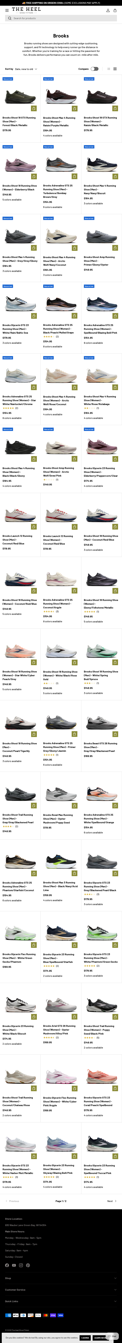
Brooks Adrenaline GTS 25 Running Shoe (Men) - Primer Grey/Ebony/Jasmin (59, 747)
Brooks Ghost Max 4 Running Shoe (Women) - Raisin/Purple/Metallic (59, 121)
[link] (23, 1201)
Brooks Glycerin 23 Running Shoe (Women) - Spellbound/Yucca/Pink (99, 1169)
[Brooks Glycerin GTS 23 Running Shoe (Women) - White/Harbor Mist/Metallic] (20, 1142)
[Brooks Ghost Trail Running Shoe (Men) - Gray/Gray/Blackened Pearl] (20, 792)
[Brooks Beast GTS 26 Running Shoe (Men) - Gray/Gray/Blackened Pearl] (101, 720)
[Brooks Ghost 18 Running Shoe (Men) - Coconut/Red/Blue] (101, 513)
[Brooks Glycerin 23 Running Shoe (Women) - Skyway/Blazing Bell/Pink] (61, 1142)
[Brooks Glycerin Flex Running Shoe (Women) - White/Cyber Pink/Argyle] (61, 1075)
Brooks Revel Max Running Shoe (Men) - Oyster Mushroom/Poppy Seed (58, 818)
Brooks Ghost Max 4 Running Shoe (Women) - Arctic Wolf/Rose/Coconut (59, 400)
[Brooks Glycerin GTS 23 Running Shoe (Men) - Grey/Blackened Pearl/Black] (101, 860)
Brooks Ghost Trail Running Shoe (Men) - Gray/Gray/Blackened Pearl (18, 818)
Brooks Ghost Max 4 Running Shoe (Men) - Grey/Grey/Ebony (20, 258)
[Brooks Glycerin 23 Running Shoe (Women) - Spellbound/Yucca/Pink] (101, 1142)
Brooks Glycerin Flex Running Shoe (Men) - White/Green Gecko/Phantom (19, 958)
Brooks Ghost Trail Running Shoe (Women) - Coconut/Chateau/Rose (18, 1101)
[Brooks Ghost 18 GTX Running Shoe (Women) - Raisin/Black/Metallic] (101, 95)
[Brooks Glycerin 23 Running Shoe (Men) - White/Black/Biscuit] (20, 1003)
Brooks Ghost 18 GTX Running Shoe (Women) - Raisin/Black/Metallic (100, 121)
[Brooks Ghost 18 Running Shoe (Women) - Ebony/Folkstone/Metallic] (101, 577)
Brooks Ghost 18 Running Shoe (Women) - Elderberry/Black (20, 187)
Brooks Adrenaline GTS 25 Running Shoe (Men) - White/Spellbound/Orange (99, 818)
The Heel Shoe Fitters (20, 1330)
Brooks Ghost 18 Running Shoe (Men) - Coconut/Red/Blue (101, 537)
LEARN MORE (100, 1338)
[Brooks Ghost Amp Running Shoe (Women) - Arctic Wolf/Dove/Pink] (61, 445)
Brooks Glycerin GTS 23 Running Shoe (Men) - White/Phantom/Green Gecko (101, 958)
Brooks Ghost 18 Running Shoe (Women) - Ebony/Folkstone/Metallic (101, 603)
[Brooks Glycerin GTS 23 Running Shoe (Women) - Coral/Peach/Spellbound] (101, 1074)
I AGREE (85, 1338)
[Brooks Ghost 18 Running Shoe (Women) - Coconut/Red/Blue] (20, 577)
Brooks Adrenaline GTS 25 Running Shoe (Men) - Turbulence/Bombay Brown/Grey (58, 191)
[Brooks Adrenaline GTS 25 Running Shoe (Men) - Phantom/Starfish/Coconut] (20, 860)
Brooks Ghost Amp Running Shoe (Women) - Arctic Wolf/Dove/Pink (58, 471)
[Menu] (6, 10)
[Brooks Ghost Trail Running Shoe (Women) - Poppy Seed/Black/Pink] (101, 1003)
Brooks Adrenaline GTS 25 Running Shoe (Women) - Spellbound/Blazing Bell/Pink (100, 328)
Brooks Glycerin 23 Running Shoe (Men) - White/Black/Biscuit (18, 1029)
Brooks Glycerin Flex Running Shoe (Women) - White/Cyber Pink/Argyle (60, 1101)
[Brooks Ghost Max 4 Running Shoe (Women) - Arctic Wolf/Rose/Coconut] (61, 374)
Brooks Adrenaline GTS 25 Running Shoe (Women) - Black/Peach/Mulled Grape (58, 328)
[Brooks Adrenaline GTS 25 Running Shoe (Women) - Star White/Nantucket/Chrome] (20, 373)
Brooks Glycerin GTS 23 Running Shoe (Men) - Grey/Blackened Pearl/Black (100, 886)
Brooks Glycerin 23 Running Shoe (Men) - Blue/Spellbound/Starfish (58, 958)
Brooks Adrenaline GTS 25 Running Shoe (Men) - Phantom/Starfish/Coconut (18, 886)
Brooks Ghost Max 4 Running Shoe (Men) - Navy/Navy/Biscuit (100, 189)
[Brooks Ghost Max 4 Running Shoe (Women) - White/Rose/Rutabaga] (101, 373)
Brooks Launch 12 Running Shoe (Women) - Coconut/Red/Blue (58, 539)
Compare (83, 68)
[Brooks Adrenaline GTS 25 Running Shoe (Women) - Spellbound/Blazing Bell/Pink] (101, 302)
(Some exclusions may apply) (82, 2)
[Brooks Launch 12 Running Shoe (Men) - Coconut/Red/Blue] (20, 513)
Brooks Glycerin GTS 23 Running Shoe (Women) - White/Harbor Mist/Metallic (18, 1169)
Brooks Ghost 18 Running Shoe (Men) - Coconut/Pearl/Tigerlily (20, 747)
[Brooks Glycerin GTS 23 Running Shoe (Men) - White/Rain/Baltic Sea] (20, 302)
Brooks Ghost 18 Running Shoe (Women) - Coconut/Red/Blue (20, 601)
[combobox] (61, 18)
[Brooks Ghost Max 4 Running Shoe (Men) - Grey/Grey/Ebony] (20, 234)
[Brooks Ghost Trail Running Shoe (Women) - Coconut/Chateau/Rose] (20, 1074)
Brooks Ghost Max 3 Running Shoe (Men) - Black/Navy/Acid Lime (60, 886)
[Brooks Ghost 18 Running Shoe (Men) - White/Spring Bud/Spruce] (101, 648)
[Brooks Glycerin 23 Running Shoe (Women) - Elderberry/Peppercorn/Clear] (101, 445)
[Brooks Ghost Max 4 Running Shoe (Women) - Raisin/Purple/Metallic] (61, 95)
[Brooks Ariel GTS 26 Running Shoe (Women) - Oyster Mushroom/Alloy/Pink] (61, 1003)
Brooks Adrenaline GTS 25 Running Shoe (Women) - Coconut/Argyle (58, 603)
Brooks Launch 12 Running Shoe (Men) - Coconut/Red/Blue (17, 539)
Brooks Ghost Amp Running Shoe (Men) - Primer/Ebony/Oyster (99, 260)
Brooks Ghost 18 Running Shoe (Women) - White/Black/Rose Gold (60, 675)
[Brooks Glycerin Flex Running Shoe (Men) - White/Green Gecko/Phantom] (20, 931)
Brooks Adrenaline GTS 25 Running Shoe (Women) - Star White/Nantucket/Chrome (19, 400)
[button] (115, 10)
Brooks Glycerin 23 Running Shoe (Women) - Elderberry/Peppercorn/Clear (101, 472)
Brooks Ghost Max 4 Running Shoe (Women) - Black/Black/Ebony (19, 472)
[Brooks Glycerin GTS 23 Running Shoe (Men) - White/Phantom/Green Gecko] (101, 931)
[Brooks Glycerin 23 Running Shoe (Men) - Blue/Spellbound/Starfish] (61, 931)
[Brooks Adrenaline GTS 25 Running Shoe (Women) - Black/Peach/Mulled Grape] (61, 302)
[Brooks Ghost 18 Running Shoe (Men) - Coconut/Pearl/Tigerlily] (20, 720)
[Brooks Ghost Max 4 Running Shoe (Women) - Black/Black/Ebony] (20, 445)
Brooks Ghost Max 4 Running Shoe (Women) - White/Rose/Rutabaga (100, 400)
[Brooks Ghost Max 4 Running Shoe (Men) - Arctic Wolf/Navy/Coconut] (61, 234)
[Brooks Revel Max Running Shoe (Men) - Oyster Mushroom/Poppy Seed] (61, 792)
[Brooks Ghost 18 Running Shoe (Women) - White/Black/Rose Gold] (61, 649)
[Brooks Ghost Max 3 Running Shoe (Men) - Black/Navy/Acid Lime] (61, 859)
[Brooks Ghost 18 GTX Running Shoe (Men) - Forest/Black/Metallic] (20, 95)
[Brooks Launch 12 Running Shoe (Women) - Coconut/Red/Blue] (61, 513)
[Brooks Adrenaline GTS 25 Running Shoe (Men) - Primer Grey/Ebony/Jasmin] (61, 720)
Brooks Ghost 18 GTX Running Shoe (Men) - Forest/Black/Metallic (19, 121)
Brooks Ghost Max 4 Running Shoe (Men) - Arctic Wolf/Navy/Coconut (59, 261)
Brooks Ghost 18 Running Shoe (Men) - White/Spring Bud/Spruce (101, 675)
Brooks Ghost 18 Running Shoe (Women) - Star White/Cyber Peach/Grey (20, 675)
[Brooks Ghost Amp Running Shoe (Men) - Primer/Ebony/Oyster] (101, 234)
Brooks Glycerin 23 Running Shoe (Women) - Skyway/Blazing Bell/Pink (58, 1169)
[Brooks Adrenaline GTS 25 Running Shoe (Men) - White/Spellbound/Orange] (101, 792)
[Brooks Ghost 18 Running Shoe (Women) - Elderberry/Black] (20, 163)
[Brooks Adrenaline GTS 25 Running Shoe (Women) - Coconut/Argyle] (61, 577)
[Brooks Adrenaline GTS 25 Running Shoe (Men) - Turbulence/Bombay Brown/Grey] (61, 162)
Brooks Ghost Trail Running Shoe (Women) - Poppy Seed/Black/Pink (99, 1029)
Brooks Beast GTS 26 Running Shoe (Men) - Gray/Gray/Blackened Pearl (100, 747)
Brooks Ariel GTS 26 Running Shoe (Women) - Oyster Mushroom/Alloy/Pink (59, 1029)
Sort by (9, 68)
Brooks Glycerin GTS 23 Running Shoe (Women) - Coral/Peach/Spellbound (98, 1101)
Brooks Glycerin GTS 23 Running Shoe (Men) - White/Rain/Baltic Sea (16, 328)
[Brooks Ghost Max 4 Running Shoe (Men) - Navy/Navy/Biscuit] (101, 163)
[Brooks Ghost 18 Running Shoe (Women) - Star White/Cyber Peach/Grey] (20, 648)
